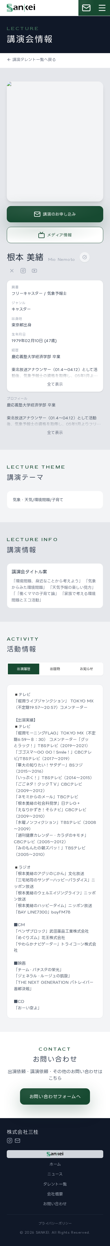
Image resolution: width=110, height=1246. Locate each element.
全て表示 (55, 384)
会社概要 (55, 1194)
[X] (12, 271)
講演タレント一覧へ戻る (34, 59)
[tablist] (55, 669)
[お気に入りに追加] (85, 257)
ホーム (55, 1164)
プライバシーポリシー (55, 1223)
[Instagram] (23, 271)
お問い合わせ (55, 1204)
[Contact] (17, 1140)
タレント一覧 (55, 1184)
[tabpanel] (55, 851)
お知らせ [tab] (86, 669)
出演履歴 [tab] (23, 669)
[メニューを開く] (102, 8)
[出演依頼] (86, 8)
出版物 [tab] (55, 669)
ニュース (55, 1174)
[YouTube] (34, 271)
